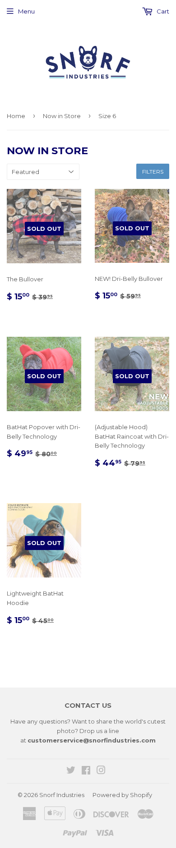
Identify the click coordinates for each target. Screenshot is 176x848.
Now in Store (62, 115)
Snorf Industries (61, 794)
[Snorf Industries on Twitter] (70, 771)
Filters (152, 171)
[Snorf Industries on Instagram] (101, 771)
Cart (162, 11)
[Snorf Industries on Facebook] (86, 771)
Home (16, 115)
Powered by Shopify (122, 794)
